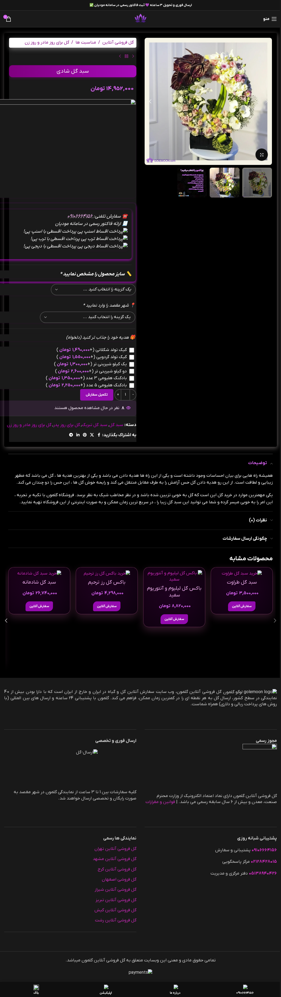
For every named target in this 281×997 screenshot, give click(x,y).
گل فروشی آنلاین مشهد (114, 859)
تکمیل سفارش (97, 394)
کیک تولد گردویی (92, 357)
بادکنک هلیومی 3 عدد (86, 378)
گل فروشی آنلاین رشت (115, 920)
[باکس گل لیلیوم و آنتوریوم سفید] (174, 576)
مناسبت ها (85, 42)
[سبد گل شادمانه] (39, 573)
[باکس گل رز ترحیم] (107, 573)
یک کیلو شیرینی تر (90, 364)
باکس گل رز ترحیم (106, 582)
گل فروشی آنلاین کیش (115, 910)
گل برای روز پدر (66, 425)
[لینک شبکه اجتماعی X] (91, 435)
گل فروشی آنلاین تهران (115, 849)
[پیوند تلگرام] (71, 435)
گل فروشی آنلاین (118, 42)
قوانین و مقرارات (160, 802)
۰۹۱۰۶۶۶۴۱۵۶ (80, 216)
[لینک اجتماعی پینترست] (84, 435)
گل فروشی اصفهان (119, 879)
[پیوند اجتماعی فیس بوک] (98, 435)
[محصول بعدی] (120, 56)
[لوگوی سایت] (140, 18)
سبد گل (116, 425)
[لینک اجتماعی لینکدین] (78, 435)
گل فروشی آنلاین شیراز (115, 889)
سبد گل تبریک (94, 425)
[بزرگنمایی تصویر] (261, 154)
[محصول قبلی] (133, 56)
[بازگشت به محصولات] (126, 56)
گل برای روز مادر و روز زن (47, 42)
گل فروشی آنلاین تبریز (115, 900)
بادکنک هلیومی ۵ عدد (86, 385)
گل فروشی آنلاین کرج (117, 869)
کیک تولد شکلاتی (92, 350)
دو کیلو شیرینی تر (91, 371)
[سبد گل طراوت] (242, 573)
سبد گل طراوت (242, 582)
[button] (266, 101)
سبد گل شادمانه (39, 582)
